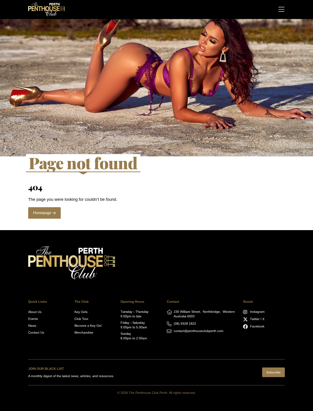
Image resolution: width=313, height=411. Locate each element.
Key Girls (81, 312)
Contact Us (36, 332)
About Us (34, 312)
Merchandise (83, 332)
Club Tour (81, 319)
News (32, 325)
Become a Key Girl (88, 325)
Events (33, 319)
